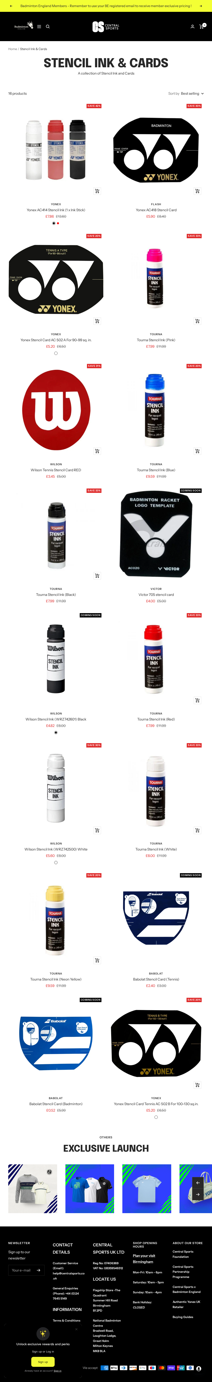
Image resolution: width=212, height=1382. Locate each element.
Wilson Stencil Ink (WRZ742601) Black (55, 719)
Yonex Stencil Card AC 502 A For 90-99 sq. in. (56, 340)
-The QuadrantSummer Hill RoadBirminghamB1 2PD (106, 1300)
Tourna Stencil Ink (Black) (56, 595)
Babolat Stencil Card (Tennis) (156, 979)
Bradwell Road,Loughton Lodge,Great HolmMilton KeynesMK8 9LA (107, 1336)
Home (12, 49)
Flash (156, 204)
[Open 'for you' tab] (199, 1369)
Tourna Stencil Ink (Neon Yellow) (56, 979)
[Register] (38, 1270)
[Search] (48, 26)
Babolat (156, 973)
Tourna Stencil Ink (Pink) (156, 340)
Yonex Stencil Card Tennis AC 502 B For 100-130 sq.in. (156, 1104)
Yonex (56, 204)
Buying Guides (183, 1317)
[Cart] (201, 27)
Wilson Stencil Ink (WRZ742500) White (56, 849)
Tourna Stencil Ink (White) (156, 849)
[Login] (192, 26)
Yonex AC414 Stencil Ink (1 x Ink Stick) (56, 210)
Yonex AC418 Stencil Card (156, 210)
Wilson (56, 464)
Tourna (156, 334)
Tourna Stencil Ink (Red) (156, 719)
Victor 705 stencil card (156, 595)
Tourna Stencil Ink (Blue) (156, 470)
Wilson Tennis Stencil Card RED (56, 470)
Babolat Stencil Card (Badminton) (56, 1104)
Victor (156, 588)
